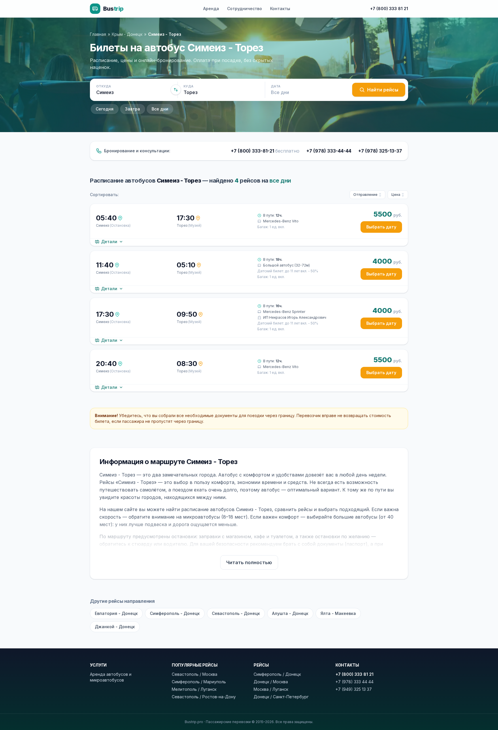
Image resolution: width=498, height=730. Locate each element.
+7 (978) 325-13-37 (380, 151)
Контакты (280, 8)
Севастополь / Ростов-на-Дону (204, 696)
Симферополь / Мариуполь (199, 681)
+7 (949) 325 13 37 (353, 689)
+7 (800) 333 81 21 (389, 8)
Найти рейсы (382, 90)
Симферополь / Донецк (277, 674)
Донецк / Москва (271, 681)
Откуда (103, 86)
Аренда (211, 8)
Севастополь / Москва (194, 674)
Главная (98, 34)
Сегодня (105, 108)
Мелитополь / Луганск (194, 689)
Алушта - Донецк (290, 613)
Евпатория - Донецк (116, 613)
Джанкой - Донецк (115, 626)
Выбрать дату (381, 226)
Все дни (160, 108)
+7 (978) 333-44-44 (328, 151)
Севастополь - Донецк (236, 613)
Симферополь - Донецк (175, 613)
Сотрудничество (244, 8)
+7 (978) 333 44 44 (354, 681)
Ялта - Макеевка (338, 613)
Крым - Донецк (127, 34)
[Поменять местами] (176, 90)
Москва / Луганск (271, 689)
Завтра (132, 108)
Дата (275, 86)
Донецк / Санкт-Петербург (281, 696)
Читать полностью (249, 562)
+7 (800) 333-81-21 (265, 151)
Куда (188, 86)
